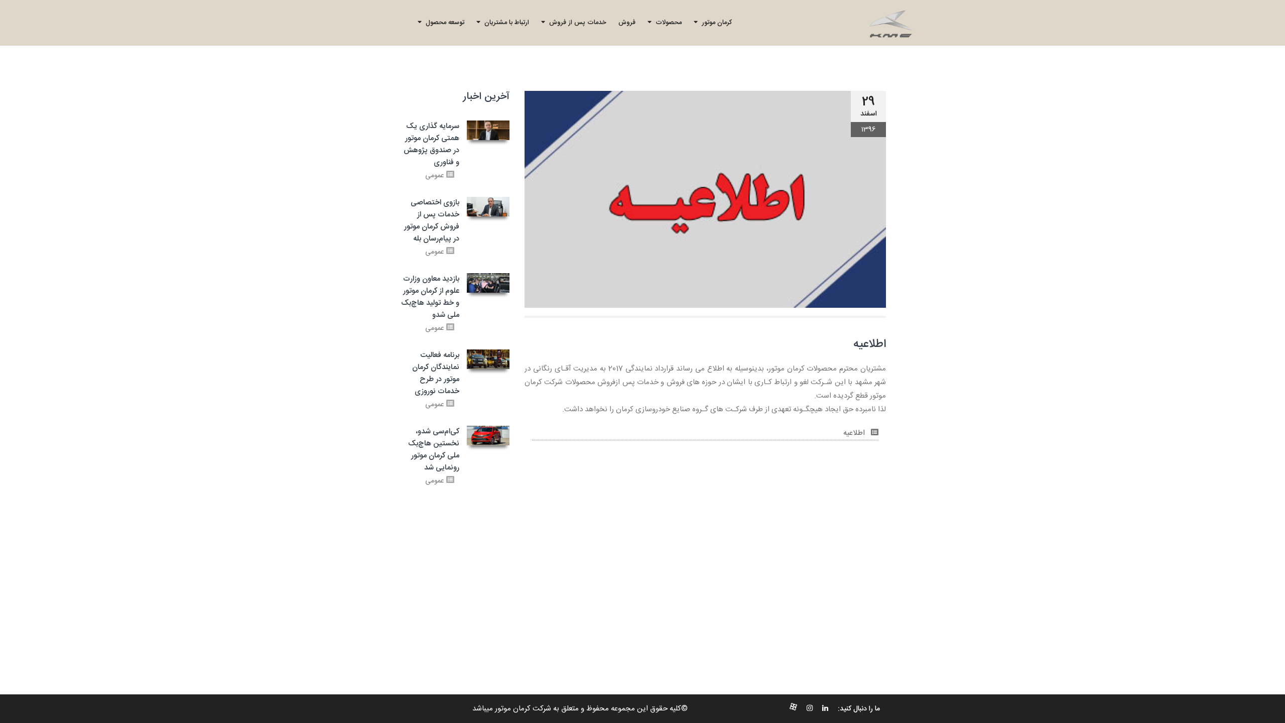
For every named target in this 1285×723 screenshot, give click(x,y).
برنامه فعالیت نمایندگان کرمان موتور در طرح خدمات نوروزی (435, 373)
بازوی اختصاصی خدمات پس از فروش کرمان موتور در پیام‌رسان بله (431, 220)
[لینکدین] (825, 709)
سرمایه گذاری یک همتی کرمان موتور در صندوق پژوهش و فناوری (431, 144)
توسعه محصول (443, 22)
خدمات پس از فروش (575, 22)
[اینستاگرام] (810, 709)
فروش (626, 22)
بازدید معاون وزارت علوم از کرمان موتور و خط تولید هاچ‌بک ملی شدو (430, 297)
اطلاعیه (855, 433)
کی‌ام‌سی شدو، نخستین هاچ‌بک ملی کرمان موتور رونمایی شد (433, 449)
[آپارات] (793, 709)
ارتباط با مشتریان (504, 22)
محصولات (667, 22)
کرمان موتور (715, 22)
